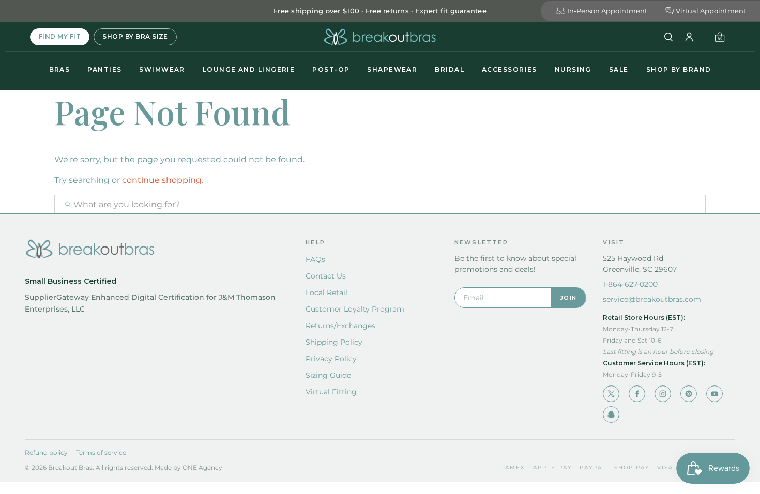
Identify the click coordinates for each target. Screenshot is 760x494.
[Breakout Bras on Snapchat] (611, 414)
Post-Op (330, 69)
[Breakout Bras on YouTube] (714, 393)
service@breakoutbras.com (652, 299)
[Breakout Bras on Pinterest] (688, 393)
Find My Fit (60, 36)
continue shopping (162, 180)
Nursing (573, 69)
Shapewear (392, 69)
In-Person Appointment (607, 11)
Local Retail (326, 292)
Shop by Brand (678, 69)
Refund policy (46, 452)
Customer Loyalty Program (355, 309)
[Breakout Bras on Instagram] (663, 393)
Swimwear (162, 69)
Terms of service (101, 452)
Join (568, 297)
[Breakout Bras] (380, 37)
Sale (619, 69)
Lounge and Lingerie (249, 69)
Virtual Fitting (331, 391)
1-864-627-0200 (630, 284)
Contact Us (326, 276)
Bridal (449, 69)
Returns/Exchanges (340, 325)
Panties (104, 69)
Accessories (509, 69)
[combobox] (380, 204)
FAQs (315, 259)
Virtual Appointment (711, 11)
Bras (59, 69)
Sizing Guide (328, 375)
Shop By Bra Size (135, 36)
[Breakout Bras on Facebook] (637, 393)
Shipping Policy (334, 342)
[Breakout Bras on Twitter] (611, 393)
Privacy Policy (331, 358)
